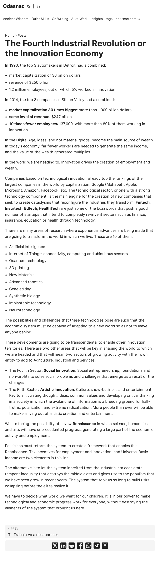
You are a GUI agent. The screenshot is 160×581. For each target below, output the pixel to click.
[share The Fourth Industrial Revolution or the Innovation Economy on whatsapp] (88, 545)
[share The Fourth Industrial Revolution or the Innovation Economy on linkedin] (63, 545)
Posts (22, 35)
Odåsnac (14, 6)
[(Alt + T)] (28, 6)
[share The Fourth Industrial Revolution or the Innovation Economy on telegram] (97, 545)
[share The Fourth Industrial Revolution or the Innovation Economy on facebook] (80, 545)
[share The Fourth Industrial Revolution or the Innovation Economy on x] (55, 545)
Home (9, 35)
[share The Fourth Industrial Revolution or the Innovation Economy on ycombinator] (105, 545)
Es (38, 6)
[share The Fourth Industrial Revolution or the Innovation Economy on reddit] (72, 545)
